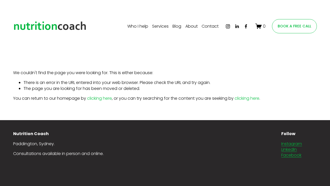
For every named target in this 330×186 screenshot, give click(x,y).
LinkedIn (289, 149)
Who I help (137, 26)
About (191, 26)
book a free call (294, 26)
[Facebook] (246, 26)
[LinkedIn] (237, 26)
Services (160, 26)
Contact (210, 26)
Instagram (291, 144)
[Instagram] (227, 26)
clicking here (99, 98)
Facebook (291, 155)
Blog (176, 26)
